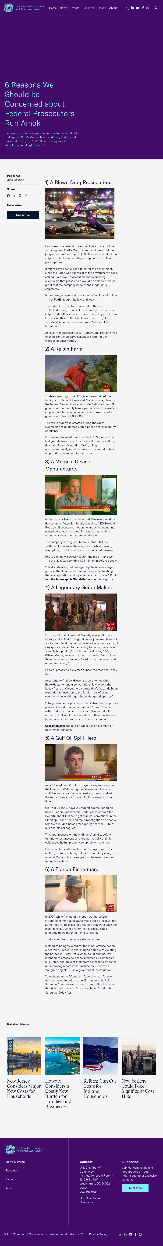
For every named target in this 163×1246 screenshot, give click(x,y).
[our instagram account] (147, 8)
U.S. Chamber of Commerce (90, 1200)
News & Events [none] (69, 8)
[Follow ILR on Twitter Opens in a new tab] (127, 8)
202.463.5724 (89, 1191)
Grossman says (55, 726)
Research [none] (88, 8)
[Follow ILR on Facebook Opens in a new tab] (143, 8)
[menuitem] (52, 8)
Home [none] (53, 8)
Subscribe (23, 215)
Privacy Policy (98, 1234)
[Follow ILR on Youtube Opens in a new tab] (138, 8)
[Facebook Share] (8, 196)
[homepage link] (24, 8)
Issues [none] (102, 8)
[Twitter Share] (14, 196)
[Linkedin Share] (20, 196)
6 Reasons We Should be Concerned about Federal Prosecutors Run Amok (39, 104)
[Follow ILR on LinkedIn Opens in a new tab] (132, 8)
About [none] (113, 8)
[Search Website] (156, 8)
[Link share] (26, 196)
